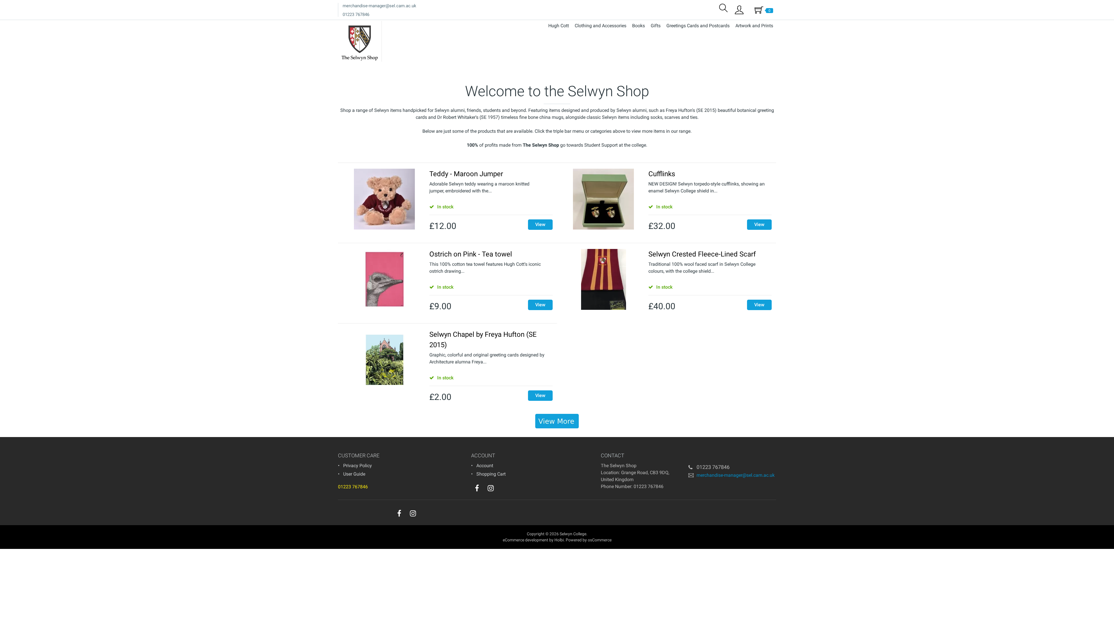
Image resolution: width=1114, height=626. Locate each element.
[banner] (557, 421)
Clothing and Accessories (600, 25)
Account (484, 465)
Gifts (656, 25)
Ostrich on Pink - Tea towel (470, 254)
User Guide (354, 474)
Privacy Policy (357, 465)
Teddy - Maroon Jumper (466, 174)
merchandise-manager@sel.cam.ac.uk (379, 5)
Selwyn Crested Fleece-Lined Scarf (702, 254)
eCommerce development (525, 540)
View (540, 224)
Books (638, 25)
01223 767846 (356, 14)
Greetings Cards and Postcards (698, 25)
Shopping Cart (491, 474)
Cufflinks (661, 174)
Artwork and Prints (754, 25)
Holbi (559, 540)
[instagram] (490, 488)
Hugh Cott (558, 25)
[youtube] (502, 489)
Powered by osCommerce (589, 540)
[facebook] (477, 488)
